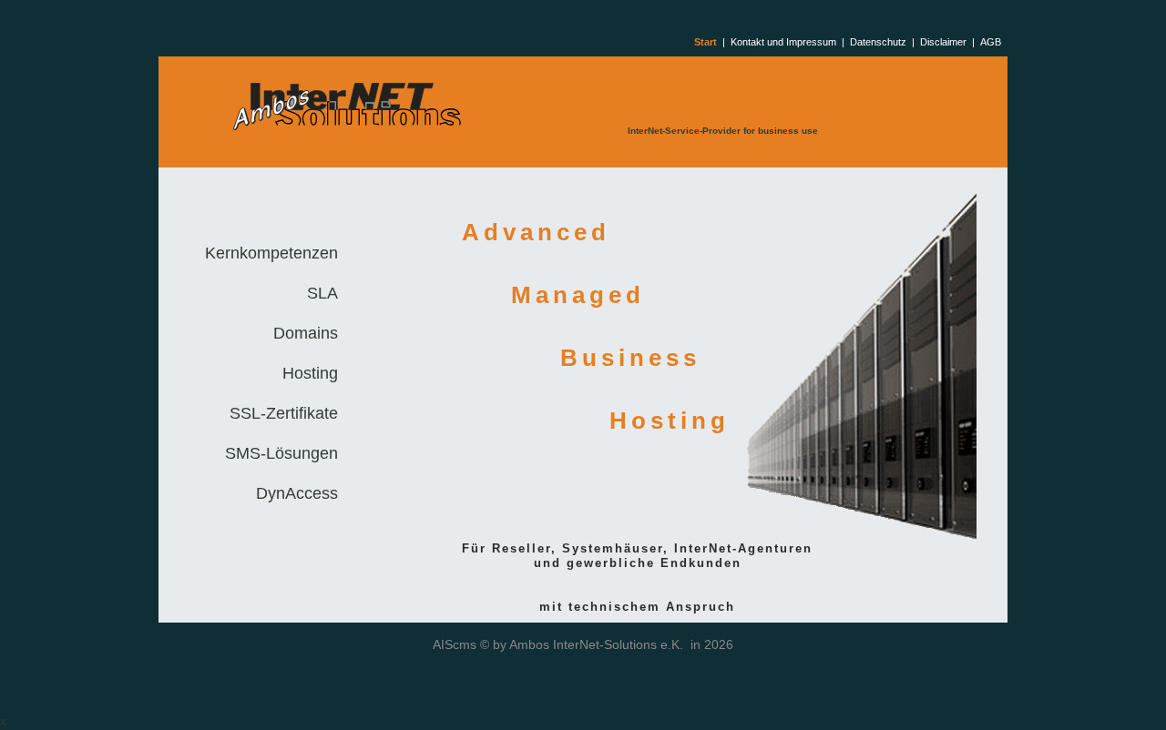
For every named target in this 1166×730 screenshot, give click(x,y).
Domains (305, 333)
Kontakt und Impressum (783, 41)
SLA (322, 293)
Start (705, 41)
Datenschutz (878, 41)
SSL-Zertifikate (284, 413)
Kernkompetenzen (271, 253)
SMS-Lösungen (281, 453)
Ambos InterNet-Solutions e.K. (596, 644)
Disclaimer (943, 41)
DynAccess (297, 493)
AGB (990, 41)
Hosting (310, 373)
